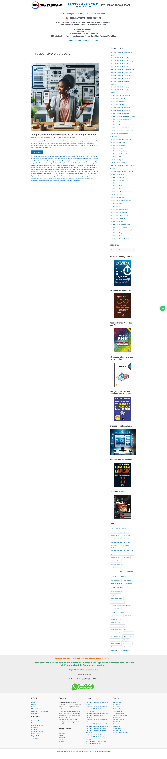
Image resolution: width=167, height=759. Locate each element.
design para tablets (37, 169)
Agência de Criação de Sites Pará (120, 78)
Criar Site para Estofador (117, 104)
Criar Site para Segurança (117, 163)
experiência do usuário (51, 173)
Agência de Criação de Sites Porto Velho (122, 69)
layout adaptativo (36, 176)
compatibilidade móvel (47, 158)
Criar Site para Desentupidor (118, 122)
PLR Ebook (116, 707)
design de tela (47, 165)
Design (33, 137)
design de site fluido (70, 163)
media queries (66, 176)
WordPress (34, 738)
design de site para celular (85, 163)
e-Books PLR (117, 702)
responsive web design (74, 178)
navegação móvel (89, 176)
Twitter (61, 735)
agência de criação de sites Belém (120, 532)
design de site (43, 163)
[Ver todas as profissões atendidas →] (83, 41)
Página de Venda (36, 736)
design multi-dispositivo (87, 165)
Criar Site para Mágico (116, 195)
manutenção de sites (116, 619)
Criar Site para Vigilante (117, 160)
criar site (130, 572)
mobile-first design (78, 176)
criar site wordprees (118, 576)
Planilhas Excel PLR (119, 720)
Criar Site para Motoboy (117, 148)
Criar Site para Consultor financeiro (120, 224)
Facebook (62, 733)
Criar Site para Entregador (118, 145)
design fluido (66, 165)
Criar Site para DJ (115, 206)
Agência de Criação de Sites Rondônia (121, 67)
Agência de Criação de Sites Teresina (121, 171)
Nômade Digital (117, 711)
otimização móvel (36, 178)
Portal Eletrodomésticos (120, 732)
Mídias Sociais (35, 734)
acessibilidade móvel (37, 156)
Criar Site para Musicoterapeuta (119, 209)
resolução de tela (61, 178)
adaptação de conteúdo (52, 156)
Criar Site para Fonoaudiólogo (119, 212)
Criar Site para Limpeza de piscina (120, 119)
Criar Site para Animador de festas (120, 200)
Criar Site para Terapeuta (117, 218)
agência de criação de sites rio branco (121, 535)
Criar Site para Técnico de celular (120, 95)
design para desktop (52, 167)
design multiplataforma (38, 167)
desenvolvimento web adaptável (83, 158)
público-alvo (125, 640)
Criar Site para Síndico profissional (120, 154)
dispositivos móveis (37, 173)
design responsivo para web (45, 171)
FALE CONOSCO (36, 709)
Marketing (34, 729)
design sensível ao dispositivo (74, 171)
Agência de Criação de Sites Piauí (120, 110)
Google (61, 739)
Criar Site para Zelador (117, 157)
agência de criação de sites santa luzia (121, 538)
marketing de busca (116, 622)
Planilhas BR (117, 722)
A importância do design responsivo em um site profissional (63, 134)
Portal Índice (117, 730)
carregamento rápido (77, 156)
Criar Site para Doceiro (117, 183)
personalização (128, 636)
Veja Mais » (37, 153)
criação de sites (117, 588)
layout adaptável (47, 176)
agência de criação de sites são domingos (122, 550)
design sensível (59, 171)
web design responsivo (74, 180)
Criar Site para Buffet (116, 189)
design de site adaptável (55, 163)
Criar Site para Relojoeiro (117, 98)
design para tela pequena (51, 169)
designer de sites (115, 595)
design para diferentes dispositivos (70, 167)
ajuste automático (65, 156)
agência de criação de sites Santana (120, 542)
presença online (115, 640)
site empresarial (115, 643)
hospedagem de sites (116, 615)
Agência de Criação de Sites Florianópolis (122, 61)
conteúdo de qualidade (117, 572)
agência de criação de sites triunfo (120, 557)
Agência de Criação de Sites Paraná (121, 75)
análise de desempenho (117, 564)
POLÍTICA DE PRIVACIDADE (39, 711)
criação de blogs (126, 580)
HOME (33, 702)
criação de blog (115, 580)
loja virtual (128, 615)
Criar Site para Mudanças (117, 142)
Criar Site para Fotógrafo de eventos (121, 192)
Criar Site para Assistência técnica (120, 128)
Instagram (62, 737)
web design (114, 650)
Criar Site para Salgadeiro (117, 180)
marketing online (128, 633)
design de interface (44, 161)
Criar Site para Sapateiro (117, 101)
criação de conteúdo (116, 583)
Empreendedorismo (37, 725)
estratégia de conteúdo (117, 602)
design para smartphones (89, 167)
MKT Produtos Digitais (120, 715)
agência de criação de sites (118, 528)
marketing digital (116, 633)
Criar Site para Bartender (117, 177)
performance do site (49, 178)
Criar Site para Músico (116, 203)
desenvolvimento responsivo (63, 158)
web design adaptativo (59, 180)
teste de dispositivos (45, 180)
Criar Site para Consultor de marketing (121, 230)
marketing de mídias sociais (118, 629)
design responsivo (65, 169)
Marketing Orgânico (37, 731)
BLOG (33, 707)
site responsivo (128, 647)
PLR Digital (116, 704)
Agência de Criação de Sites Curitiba (121, 72)
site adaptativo (86, 178)
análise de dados (115, 561)
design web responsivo (91, 171)
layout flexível (57, 176)
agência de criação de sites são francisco (122, 554)
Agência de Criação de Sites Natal (120, 107)
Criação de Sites (36, 721)
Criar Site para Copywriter (118, 233)
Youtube (61, 741)
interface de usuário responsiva (87, 173)
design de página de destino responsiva (74, 161)
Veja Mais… (62, 724)
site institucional (127, 643)
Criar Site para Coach (116, 221)
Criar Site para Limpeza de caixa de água (122, 116)
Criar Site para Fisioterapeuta (119, 215)
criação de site (129, 583)
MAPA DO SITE (35, 713)
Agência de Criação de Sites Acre (120, 87)
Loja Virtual (34, 727)
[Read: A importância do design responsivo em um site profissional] (65, 97)
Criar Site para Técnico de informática (121, 131)
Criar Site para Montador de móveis (120, 139)
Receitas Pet (117, 717)
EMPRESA (34, 704)
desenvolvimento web (117, 591)
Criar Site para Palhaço (117, 197)
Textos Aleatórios (118, 713)
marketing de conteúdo (117, 626)
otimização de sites (116, 636)
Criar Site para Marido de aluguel (120, 113)
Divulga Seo (116, 724)
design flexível (57, 165)
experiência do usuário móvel (68, 173)
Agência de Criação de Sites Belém (120, 58)
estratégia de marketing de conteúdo (121, 605)
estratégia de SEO (116, 608)
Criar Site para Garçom (117, 174)
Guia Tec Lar (117, 726)
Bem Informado (117, 728)
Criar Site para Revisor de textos (120, 239)
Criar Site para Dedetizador (118, 125)
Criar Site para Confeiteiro (118, 186)
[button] (74, 14)
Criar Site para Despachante (118, 151)
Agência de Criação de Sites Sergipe (121, 64)
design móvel (75, 165)
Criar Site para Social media (118, 227)
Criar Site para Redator (117, 236)
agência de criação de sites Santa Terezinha (120, 546)
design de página (56, 161)
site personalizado (116, 647)
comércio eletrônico (116, 567)
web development (125, 650)
